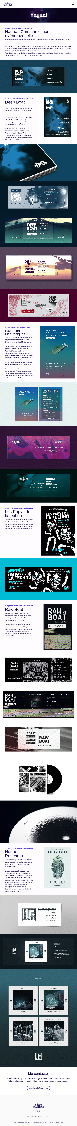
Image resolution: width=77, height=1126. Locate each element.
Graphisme (38, 1117)
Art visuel (30, 1117)
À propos (47, 1117)
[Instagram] (38, 1111)
